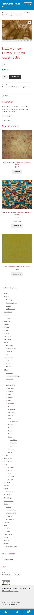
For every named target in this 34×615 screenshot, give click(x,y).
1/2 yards (10, 391)
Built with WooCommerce (10, 605)
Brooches (6, 324)
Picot (7, 354)
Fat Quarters (11, 409)
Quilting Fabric (17, 13)
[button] (29, 22)
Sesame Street (14, 421)
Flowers (8, 364)
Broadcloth (7, 321)
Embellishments (8, 358)
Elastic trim (9, 345)
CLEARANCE (7, 333)
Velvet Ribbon (10, 519)
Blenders (10, 397)
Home (5, 13)
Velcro (6, 537)
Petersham (9, 516)
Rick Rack (6, 522)
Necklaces (7, 482)
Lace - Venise (10, 479)
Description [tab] (5, 96)
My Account (5, 612)
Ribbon (6, 504)
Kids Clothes (7, 461)
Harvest (10, 415)
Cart (26, 610)
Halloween (11, 412)
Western (10, 452)
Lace (5, 464)
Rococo (8, 318)
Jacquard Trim (8, 458)
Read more (17, 171)
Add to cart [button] (17, 225)
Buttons (6, 327)
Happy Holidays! (8, 559)
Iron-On (8, 306)
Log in (19, 588)
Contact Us (12, 588)
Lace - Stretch (10, 476)
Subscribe (5, 588)
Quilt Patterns (8, 495)
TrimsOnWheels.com (11, 5)
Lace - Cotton (10, 467)
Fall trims (9, 528)
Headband (9, 351)
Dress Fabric (9, 379)
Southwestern (12, 449)
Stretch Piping (10, 492)
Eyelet (10, 470)
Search (17, 612)
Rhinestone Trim (8, 501)
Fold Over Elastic (11, 348)
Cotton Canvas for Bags (13, 376)
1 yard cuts (11, 388)
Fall (9, 406)
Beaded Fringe (8, 312)
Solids (10, 437)
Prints (10, 434)
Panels (10, 431)
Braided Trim (7, 315)
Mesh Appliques (10, 309)
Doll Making (7, 339)
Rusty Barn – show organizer (10, 573)
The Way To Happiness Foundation (12, 575)
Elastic (6, 342)
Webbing (6, 540)
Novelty (10, 428)
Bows (7, 360)
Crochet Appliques (11, 303)
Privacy (17, 591)
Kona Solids (13, 443)
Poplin (10, 382)
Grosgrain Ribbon (11, 513)
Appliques (7, 297)
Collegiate (11, 403)
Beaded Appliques (11, 300)
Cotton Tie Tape (10, 510)
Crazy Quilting (8, 336)
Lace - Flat (9, 473)
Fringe (6, 455)
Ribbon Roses (10, 367)
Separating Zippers (11, 546)
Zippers (6, 543)
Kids (9, 418)
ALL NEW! (11, 87)
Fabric (10, 13)
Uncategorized (8, 534)
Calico (6, 330)
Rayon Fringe (7, 498)
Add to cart (15, 76)
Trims (5, 525)
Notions (6, 485)
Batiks (24, 13)
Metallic (10, 425)
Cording (8, 507)
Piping (6, 488)
